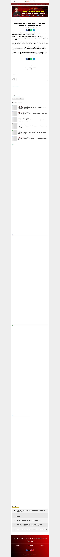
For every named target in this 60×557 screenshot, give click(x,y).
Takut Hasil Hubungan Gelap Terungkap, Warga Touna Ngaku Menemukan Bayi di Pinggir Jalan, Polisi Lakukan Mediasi (29, 525)
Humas (26, 27)
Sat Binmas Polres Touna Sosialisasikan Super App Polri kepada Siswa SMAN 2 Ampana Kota (32, 114)
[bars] (47, 1)
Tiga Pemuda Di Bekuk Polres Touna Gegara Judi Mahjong (28, 520)
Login (47, 74)
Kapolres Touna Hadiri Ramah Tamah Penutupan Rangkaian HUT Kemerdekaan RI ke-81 (31, 120)
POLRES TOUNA (19, 19)
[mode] (14, 1)
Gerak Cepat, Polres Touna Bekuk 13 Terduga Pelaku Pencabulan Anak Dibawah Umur (31, 511)
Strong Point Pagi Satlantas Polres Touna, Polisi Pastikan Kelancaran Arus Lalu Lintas (32, 139)
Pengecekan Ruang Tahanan (18, 98)
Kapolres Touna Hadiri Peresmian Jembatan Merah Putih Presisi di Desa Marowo (32, 126)
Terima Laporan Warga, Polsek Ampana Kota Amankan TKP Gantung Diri (32, 529)
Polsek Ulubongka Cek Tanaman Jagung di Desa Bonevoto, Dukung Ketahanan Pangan (32, 133)
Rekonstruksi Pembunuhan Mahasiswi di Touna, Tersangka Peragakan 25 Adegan (32, 515)
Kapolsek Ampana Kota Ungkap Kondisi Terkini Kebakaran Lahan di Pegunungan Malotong (32, 108)
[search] (12, 1)
